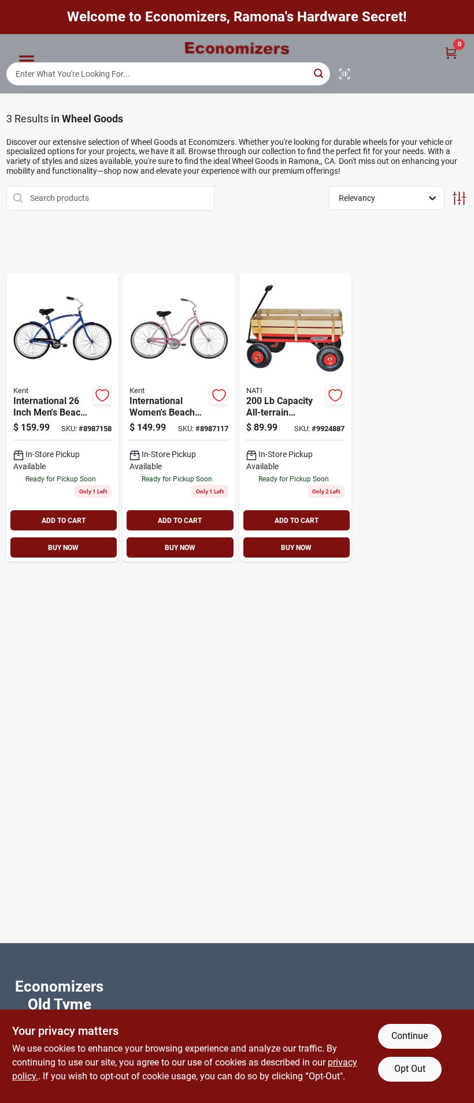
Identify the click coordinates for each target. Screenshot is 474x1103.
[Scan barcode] (344, 74)
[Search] (319, 73)
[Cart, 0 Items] (451, 53)
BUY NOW (63, 548)
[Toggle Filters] (459, 198)
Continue (409, 1035)
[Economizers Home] (237, 48)
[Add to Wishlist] (102, 395)
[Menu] (26, 60)
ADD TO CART (64, 521)
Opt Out (409, 1068)
